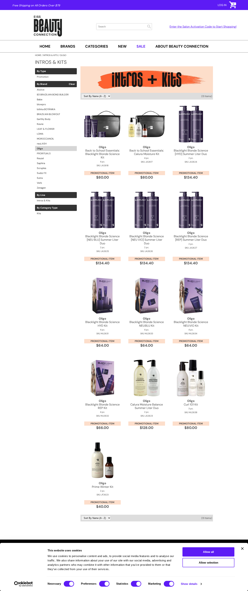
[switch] (104, 584)
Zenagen (41, 187)
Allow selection (208, 562)
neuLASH (42, 143)
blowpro (41, 104)
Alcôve (40, 89)
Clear (72, 84)
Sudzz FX (41, 173)
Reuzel (40, 158)
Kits (39, 213)
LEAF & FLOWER (45, 128)
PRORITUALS (44, 153)
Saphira (41, 163)
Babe (39, 99)
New (122, 46)
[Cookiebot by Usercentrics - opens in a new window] (23, 584)
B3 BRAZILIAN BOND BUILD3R (53, 94)
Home (45, 46)
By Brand (42, 84)
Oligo (40, 148)
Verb (39, 182)
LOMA (40, 133)
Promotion (42, 76)
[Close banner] (242, 548)
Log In (222, 5)
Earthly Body (43, 119)
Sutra (40, 177)
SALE (141, 46)
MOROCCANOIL (45, 138)
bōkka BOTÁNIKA (46, 109)
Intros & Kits (43, 200)
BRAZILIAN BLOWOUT (48, 114)
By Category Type (47, 208)
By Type (41, 71)
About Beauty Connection (181, 46)
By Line (41, 195)
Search (149, 26)
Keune (40, 124)
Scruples (41, 168)
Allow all (208, 551)
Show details (189, 583)
